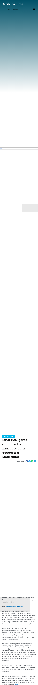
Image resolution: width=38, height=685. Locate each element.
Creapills (20, 606)
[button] (34, 9)
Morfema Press (13, 4)
